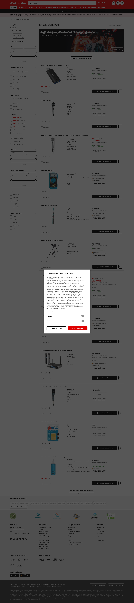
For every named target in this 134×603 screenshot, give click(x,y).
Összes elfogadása (78, 328)
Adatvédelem (49, 308)
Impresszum (55, 308)
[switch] (82, 316)
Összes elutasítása (56, 328)
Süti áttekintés (62, 308)
